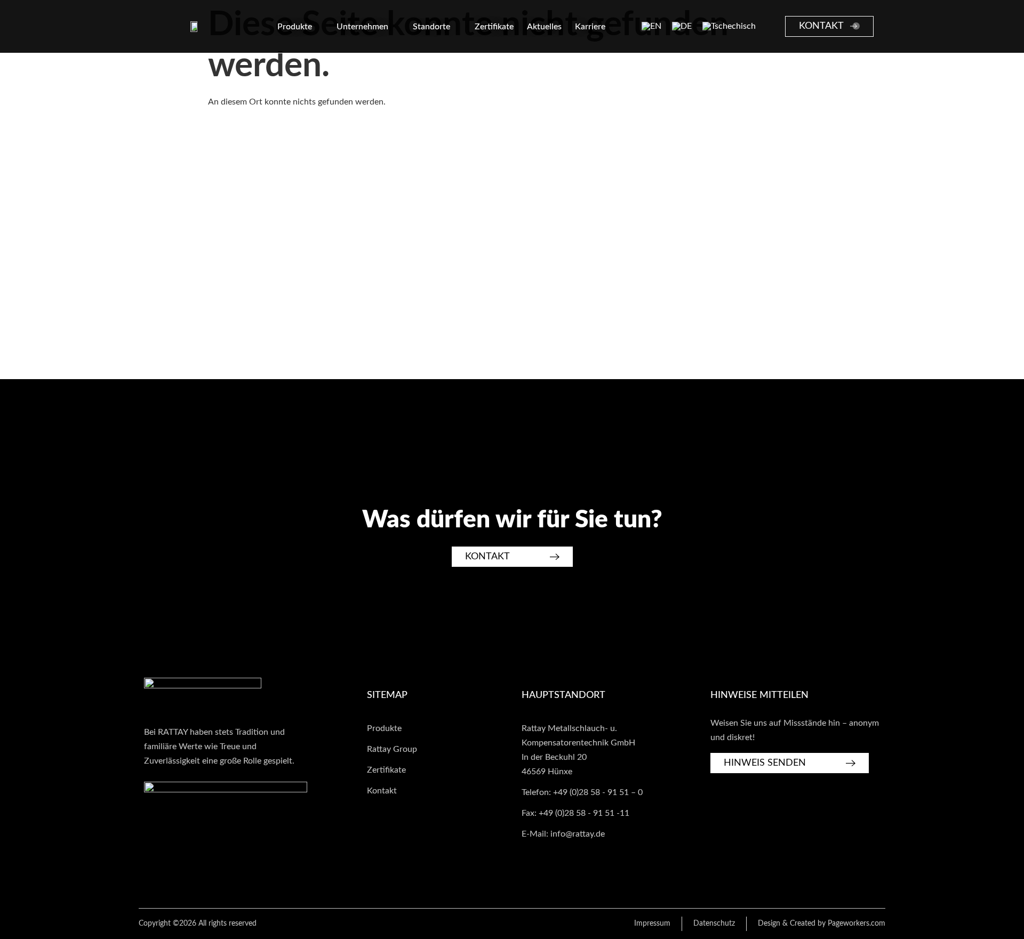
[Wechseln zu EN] (651, 26)
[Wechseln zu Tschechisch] (729, 26)
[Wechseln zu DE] (682, 26)
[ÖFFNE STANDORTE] (457, 26)
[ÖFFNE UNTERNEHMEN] (395, 26)
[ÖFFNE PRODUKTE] (319, 26)
